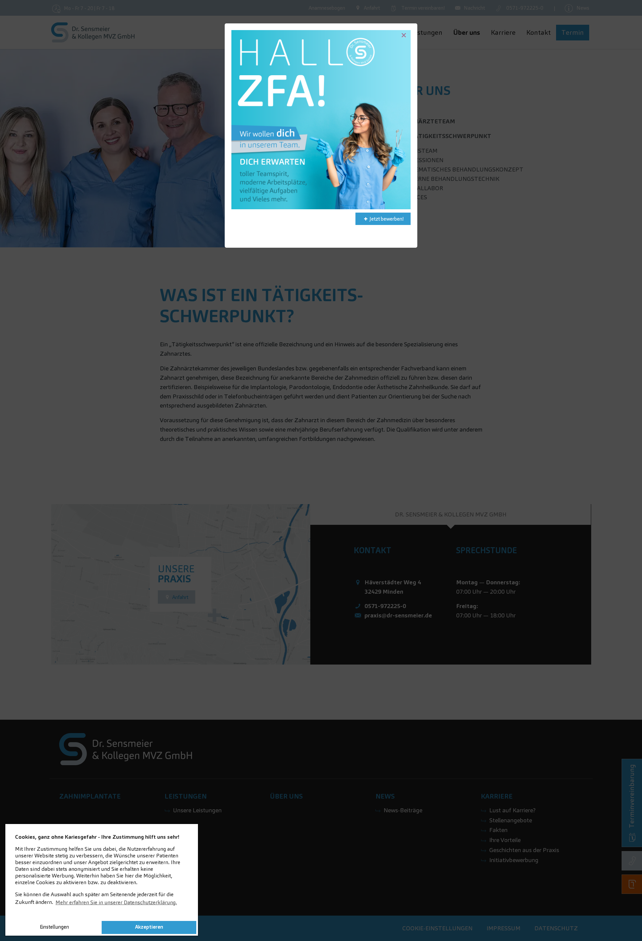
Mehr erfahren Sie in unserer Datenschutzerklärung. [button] (116, 902)
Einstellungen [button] (54, 927)
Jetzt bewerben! (386, 219)
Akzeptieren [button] (149, 927)
